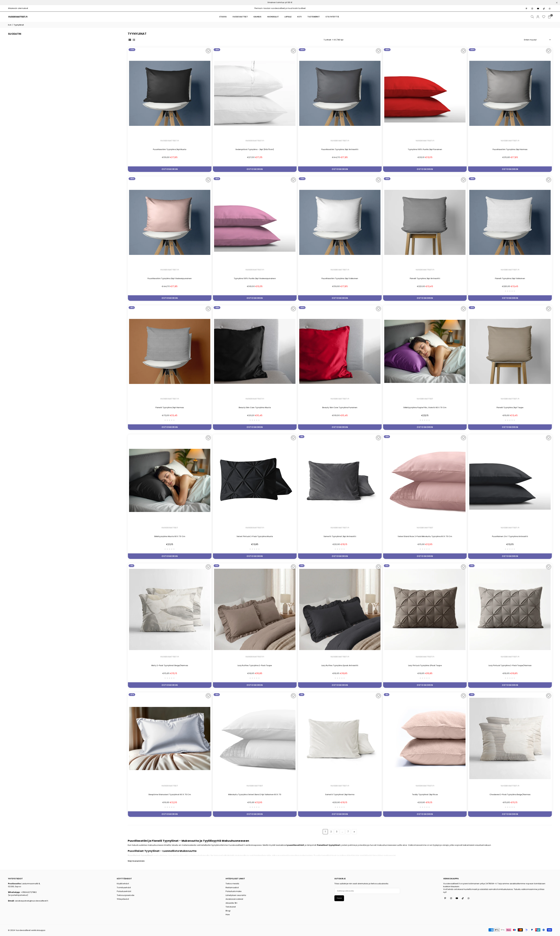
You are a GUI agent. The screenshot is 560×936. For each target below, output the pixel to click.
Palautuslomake (234, 891)
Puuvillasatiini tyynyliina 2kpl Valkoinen (340, 278)
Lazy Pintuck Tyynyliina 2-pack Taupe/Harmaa (510, 665)
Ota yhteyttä (332, 16)
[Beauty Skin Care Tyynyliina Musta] (254, 351)
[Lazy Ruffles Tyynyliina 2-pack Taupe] (254, 609)
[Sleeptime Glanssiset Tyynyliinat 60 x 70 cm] (169, 738)
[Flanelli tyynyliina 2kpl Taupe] (510, 351)
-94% (302, 307)
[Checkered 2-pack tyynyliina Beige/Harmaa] (510, 738)
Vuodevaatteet (240, 16)
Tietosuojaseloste (125, 895)
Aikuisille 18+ (232, 903)
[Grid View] (130, 39)
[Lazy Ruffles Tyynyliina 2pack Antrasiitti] (339, 609)
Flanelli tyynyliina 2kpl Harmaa (169, 407)
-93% (387, 178)
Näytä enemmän (136, 861)
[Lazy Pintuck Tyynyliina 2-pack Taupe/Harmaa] (510, 609)
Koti (9, 25)
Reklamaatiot (232, 887)
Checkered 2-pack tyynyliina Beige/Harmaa (510, 794)
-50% (472, 49)
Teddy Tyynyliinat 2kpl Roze (425, 794)
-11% (216, 565)
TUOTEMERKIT (313, 16)
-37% (132, 694)
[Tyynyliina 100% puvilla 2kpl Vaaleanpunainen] (254, 222)
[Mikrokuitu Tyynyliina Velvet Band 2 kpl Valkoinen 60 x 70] (254, 738)
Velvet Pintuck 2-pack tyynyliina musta (255, 536)
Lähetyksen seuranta (236, 895)
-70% (132, 49)
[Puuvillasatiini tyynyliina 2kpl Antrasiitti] (339, 93)
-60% (302, 49)
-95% (472, 178)
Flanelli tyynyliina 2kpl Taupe (510, 407)
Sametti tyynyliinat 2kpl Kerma (339, 794)
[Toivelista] (544, 16)
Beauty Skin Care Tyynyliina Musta (255, 407)
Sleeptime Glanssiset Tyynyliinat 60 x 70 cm (169, 794)
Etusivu (223, 16)
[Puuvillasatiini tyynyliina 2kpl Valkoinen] (339, 222)
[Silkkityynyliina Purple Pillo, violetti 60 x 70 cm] (425, 351)
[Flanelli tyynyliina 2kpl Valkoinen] (510, 222)
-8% (301, 436)
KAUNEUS (257, 16)
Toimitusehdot (124, 887)
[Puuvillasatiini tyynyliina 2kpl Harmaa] (510, 93)
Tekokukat (231, 906)
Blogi (228, 910)
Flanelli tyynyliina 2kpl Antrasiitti (425, 278)
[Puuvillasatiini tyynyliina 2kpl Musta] (169, 93)
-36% (217, 49)
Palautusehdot (124, 891)
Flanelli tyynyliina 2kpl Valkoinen (510, 278)
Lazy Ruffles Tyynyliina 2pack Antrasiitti (339, 665)
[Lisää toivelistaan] (208, 50)
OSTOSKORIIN (170, 168)
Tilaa (339, 898)
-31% (472, 307)
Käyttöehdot (123, 883)
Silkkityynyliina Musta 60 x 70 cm (169, 536)
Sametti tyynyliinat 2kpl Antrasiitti (340, 536)
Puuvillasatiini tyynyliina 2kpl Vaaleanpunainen (170, 278)
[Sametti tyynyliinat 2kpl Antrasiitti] (339, 480)
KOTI (299, 16)
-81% (132, 307)
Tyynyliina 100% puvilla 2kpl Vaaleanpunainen (255, 278)
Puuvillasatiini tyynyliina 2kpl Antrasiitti (339, 149)
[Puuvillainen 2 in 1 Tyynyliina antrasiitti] (510, 480)
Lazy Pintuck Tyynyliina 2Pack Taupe (425, 665)
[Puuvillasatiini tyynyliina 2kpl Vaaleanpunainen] (169, 222)
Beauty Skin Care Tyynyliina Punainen (339, 407)
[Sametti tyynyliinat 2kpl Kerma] (339, 738)
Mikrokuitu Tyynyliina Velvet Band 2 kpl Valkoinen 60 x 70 (254, 794)
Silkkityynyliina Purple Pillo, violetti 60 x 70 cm (424, 407)
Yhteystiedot (123, 899)
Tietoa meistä (232, 883)
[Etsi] (532, 16)
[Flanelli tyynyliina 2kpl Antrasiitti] (425, 222)
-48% (217, 307)
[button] (549, 16)
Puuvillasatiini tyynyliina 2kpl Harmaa (510, 149)
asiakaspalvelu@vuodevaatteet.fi (31, 900)
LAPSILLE (288, 16)
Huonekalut (273, 16)
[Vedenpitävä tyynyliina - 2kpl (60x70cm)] (254, 93)
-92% (217, 178)
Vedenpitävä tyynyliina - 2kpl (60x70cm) (254, 149)
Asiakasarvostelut (234, 899)
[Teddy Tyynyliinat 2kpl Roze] (425, 738)
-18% (387, 436)
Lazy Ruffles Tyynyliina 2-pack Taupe (255, 665)
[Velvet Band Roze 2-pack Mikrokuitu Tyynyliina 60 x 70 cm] (425, 480)
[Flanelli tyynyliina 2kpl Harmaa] (169, 351)
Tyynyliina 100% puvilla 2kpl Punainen (425, 149)
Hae (228, 914)
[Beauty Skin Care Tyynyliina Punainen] (339, 351)
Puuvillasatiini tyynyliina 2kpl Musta (169, 149)
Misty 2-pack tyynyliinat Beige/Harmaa (169, 665)
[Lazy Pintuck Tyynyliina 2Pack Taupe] (425, 609)
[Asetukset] (538, 16)
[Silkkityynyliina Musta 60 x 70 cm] (169, 480)
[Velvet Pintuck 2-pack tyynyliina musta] (254, 480)
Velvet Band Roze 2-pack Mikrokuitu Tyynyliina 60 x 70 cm (425, 536)
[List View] (134, 39)
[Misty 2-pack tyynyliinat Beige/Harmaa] (169, 609)
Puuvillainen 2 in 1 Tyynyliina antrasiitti (510, 536)
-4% (131, 565)
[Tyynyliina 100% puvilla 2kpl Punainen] (425, 93)
